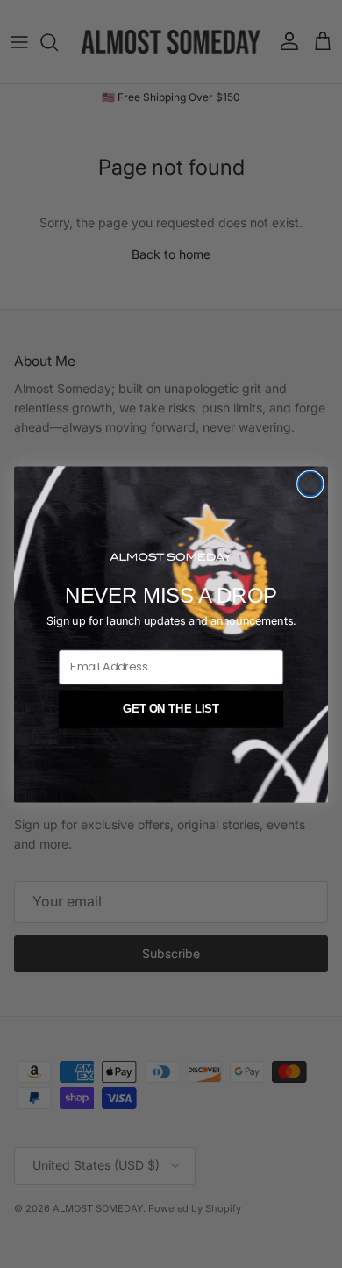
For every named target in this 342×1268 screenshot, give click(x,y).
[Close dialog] (310, 483)
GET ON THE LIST (170, 708)
